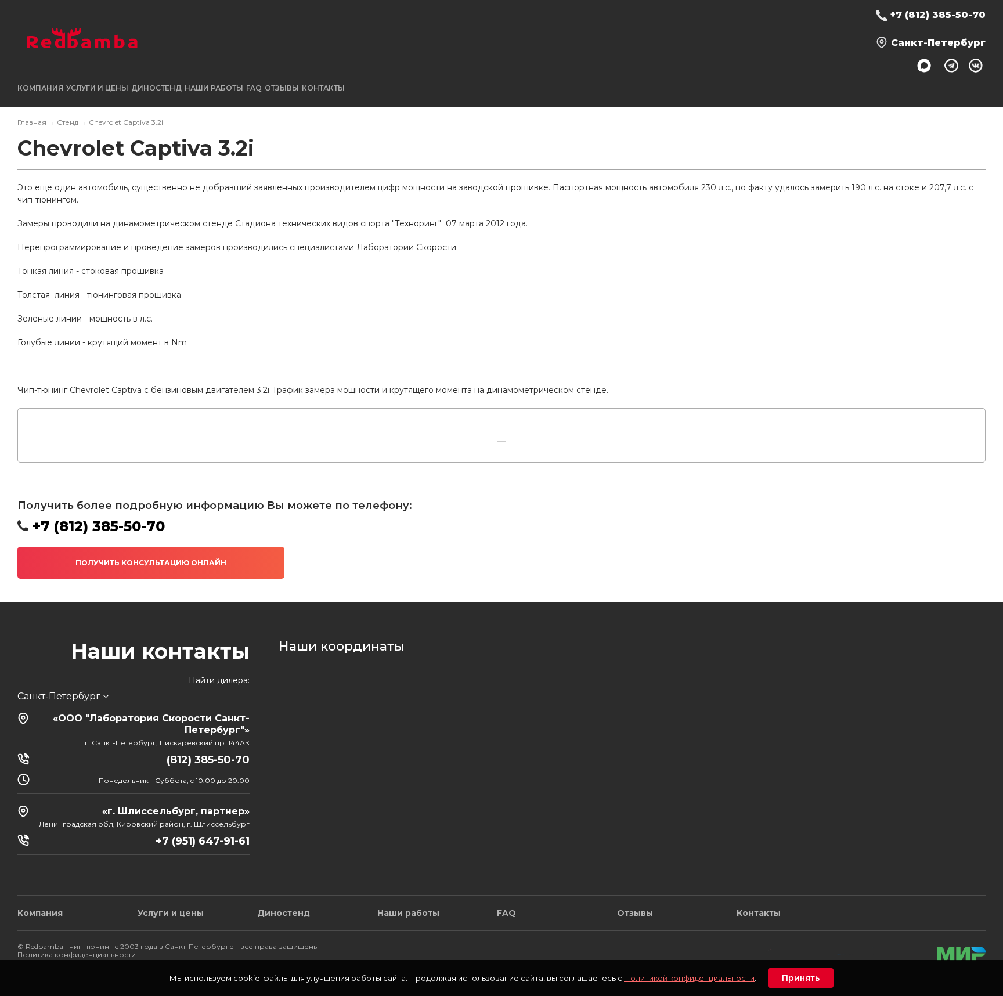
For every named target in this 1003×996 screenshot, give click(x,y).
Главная (31, 122)
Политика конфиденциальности (76, 954)
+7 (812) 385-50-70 (938, 14)
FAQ (254, 88)
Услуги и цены (171, 913)
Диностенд (156, 88)
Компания (40, 913)
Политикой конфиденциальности (689, 978)
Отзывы (282, 88)
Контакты (323, 88)
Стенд (67, 122)
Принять (801, 978)
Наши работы (214, 88)
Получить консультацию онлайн (150, 562)
